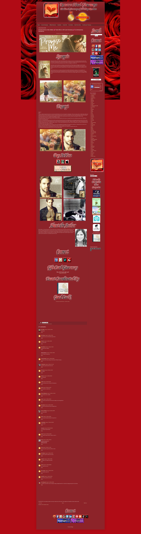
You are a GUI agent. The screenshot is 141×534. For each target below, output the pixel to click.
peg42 (42, 387)
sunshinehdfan (43, 422)
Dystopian (92, 109)
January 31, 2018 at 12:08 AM (47, 439)
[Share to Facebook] (46, 322)
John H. (42, 464)
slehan (42, 439)
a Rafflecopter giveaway (62, 273)
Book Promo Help (78, 24)
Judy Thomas (43, 335)
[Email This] (42, 322)
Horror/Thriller (93, 124)
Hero (91, 121)
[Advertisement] (62, 310)
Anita (42, 447)
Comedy (92, 104)
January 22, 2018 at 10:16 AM (47, 387)
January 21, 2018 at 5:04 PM (48, 341)
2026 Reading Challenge (96, 83)
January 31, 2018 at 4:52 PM (49, 453)
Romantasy (92, 142)
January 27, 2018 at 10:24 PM (50, 422)
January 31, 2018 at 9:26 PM (50, 482)
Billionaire (92, 100)
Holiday (92, 123)
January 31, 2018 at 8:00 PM (47, 464)
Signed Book (92, 146)
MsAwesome (43, 370)
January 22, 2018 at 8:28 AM (47, 381)
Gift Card (92, 119)
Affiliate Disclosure (53, 24)
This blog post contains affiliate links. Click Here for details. (62, 33)
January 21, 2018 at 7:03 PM (51, 352)
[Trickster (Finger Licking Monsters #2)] (96, 76)
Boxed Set (92, 101)
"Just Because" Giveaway (86, 24)
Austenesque (92, 96)
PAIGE (42, 416)
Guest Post (92, 120)
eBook (92, 110)
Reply (42, 332)
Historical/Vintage (93, 122)
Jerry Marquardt (43, 482)
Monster (92, 129)
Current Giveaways (44, 24)
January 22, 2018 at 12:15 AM (50, 364)
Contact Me (65, 24)
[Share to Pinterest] (47, 322)
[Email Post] (41, 322)
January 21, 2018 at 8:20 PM (50, 358)
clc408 (42, 381)
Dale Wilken (43, 329)
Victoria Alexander (43, 358)
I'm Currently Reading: (96, 67)
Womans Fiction (93, 156)
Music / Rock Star (93, 131)
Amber (42, 399)
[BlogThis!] (43, 322)
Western (92, 155)
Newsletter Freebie (93, 132)
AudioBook (92, 95)
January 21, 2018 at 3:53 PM (48, 329)
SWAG (92, 151)
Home (39, 24)
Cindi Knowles (43, 364)
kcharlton (42, 341)
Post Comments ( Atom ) (45, 504)
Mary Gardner (43, 470)
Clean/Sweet (92, 103)
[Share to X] (45, 322)
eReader (92, 111)
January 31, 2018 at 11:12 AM (47, 447)
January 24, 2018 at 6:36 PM (51, 410)
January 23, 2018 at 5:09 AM (47, 399)
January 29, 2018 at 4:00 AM (49, 428)
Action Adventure (93, 94)
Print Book (92, 138)
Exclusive (92, 114)
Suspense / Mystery (93, 150)
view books (100, 90)
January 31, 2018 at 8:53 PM (48, 476)
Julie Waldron (43, 453)
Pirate (92, 137)
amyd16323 (42, 476)
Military (92, 128)
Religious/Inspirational (94, 139)
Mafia (92, 127)
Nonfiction (92, 133)
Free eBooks (70, 24)
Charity (92, 102)
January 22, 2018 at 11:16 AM (51, 393)
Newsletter (59, 24)
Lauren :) (95, 85)
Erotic (92, 112)
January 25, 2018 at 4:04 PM (47, 416)
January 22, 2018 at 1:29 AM (49, 370)
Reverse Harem (93, 140)
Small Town (92, 147)
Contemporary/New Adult (94, 105)
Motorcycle (92, 130)
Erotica (92, 113)
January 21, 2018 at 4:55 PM (49, 335)
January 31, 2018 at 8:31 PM (49, 470)
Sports (92, 148)
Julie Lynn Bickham (44, 410)
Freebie (92, 118)
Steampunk (92, 149)
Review (92, 141)
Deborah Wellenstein (44, 393)
